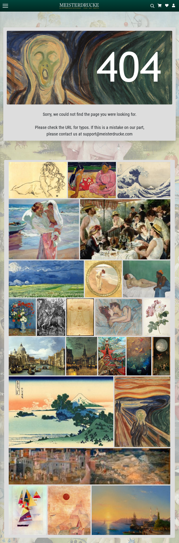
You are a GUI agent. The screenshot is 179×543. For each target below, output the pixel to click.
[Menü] (5, 5)
